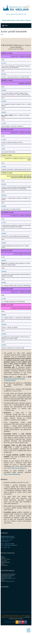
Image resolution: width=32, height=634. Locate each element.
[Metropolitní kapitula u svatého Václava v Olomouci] (16, 20)
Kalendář (3, 557)
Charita (3, 148)
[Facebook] (19, 622)
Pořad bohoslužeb (5, 562)
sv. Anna (3, 63)
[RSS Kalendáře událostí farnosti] (17, 622)
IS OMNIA (27, 617)
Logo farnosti (4, 565)
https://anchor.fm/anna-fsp (12, 474)
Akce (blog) (4, 560)
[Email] (25, 622)
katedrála (3, 74)
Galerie (2, 563)
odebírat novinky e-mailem (16, 618)
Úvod (2, 34)
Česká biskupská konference (8, 574)
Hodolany (4, 101)
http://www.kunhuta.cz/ (19, 468)
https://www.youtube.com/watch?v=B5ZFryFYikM (14, 379)
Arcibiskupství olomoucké (7, 575)
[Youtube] (22, 622)
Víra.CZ (3, 579)
